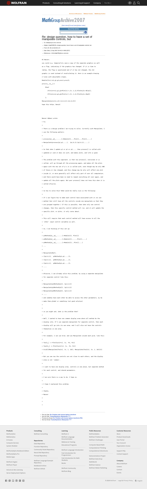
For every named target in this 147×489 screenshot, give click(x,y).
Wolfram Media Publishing (98, 468)
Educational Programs (69, 445)
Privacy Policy (128, 480)
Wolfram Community (69, 468)
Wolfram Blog (66, 471)
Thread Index (73, 25)
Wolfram (113, 480)
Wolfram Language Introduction (72, 450)
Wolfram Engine (11, 462)
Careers (119, 467)
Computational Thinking (97, 448)
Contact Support (122, 454)
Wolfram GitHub (39, 469)
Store (118, 434)
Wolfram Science (94, 465)
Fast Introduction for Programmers (69, 454)
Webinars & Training (68, 442)
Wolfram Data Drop (95, 459)
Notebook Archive (40, 466)
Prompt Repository (40, 456)
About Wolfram (122, 464)
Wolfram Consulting (41, 434)
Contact (119, 470)
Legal (120, 480)
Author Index (81, 25)
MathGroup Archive (100, 13)
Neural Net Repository (41, 452)
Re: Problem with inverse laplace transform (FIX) (67, 418)
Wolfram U (65, 434)
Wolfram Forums (88, 13)
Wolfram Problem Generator (99, 437)
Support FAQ (121, 451)
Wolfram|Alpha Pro (12, 454)
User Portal (120, 440)
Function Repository (41, 447)
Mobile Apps (10, 457)
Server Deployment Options (15, 473)
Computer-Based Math (97, 445)
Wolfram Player (11, 465)
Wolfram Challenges (96, 440)
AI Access (9, 440)
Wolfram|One (10, 434)
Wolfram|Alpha (94, 434)
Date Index (65, 25)
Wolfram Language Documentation (68, 438)
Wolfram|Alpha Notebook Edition (17, 451)
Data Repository (39, 444)
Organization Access (123, 446)
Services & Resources (75, 13)
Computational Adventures (98, 451)
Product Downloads (123, 437)
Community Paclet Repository (44, 449)
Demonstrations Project (97, 456)
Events (119, 473)
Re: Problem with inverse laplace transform (63, 414)
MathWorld (93, 462)
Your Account (121, 443)
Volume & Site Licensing (14, 470)
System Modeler (11, 446)
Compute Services (12, 443)
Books (64, 463)
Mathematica (10, 437)
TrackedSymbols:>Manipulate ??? (60, 416)
